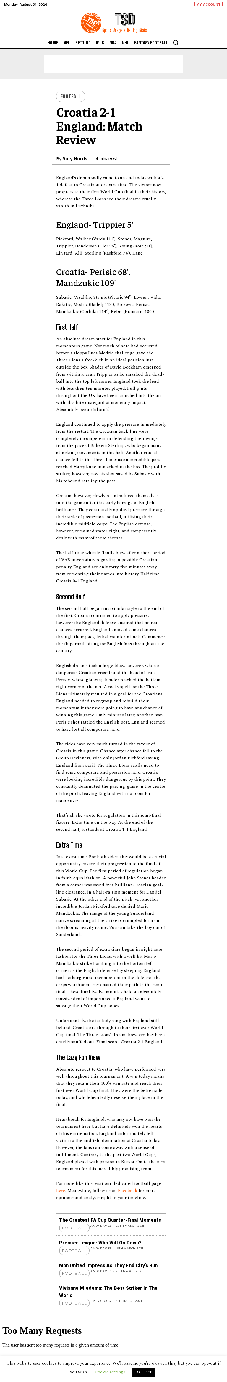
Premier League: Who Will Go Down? (100, 1243)
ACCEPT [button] (144, 1372)
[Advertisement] (113, 64)
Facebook (128, 1190)
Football (71, 96)
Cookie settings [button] (110, 1372)
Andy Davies (101, 1225)
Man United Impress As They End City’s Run (108, 1265)
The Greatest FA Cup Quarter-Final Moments (110, 1220)
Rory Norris (74, 158)
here (60, 1190)
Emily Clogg (100, 1300)
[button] (175, 42)
